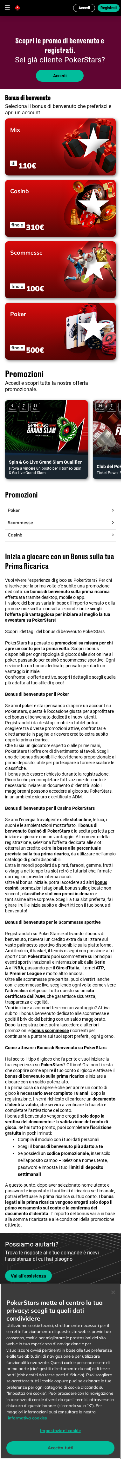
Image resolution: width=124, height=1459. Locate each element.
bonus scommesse (50, 1030)
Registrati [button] (108, 8)
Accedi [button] (84, 8)
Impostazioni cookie (60, 1430)
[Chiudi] (113, 1292)
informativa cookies (27, 1417)
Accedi (60, 75)
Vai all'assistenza (28, 1275)
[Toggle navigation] (7, 7)
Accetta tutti (60, 1447)
